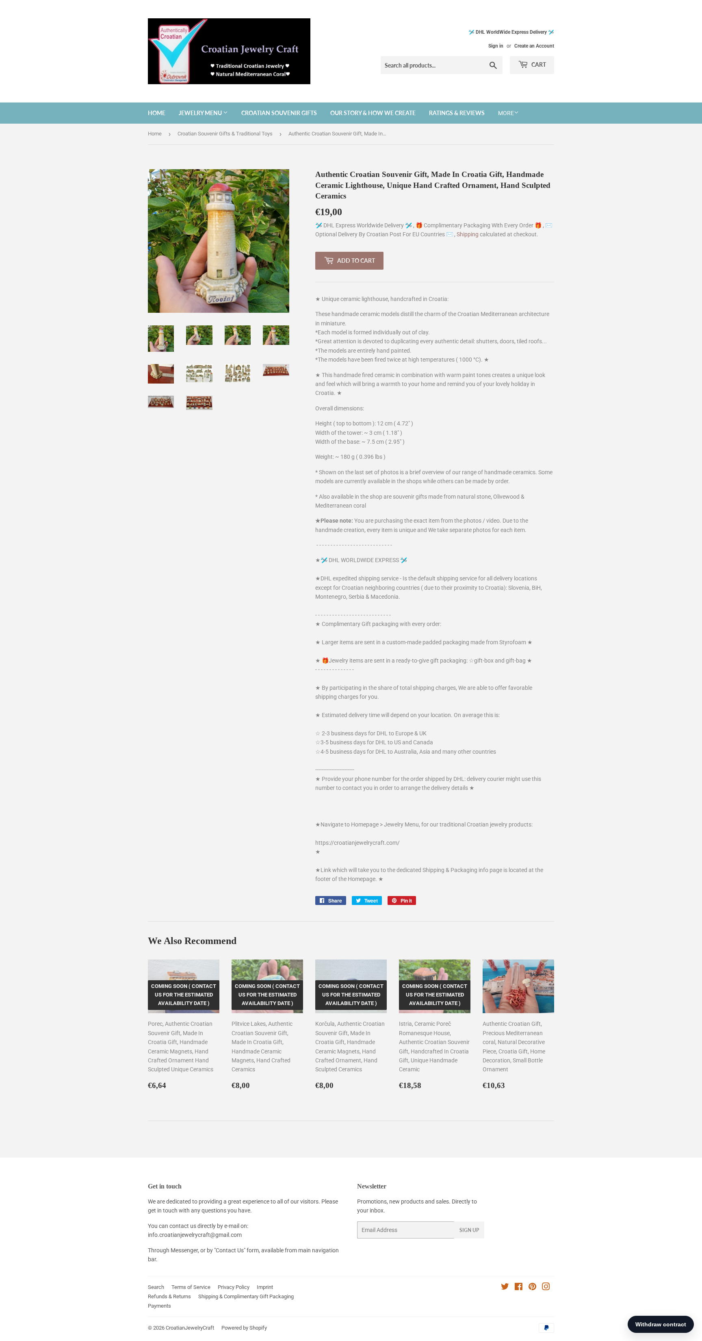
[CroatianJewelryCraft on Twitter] (505, 1287)
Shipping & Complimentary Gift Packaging (246, 1296)
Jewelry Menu (201, 112)
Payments (159, 1306)
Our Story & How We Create (373, 112)
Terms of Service (190, 1287)
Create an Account (534, 46)
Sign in (495, 46)
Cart (538, 64)
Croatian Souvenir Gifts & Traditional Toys (225, 134)
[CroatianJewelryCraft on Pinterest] (532, 1287)
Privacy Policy (233, 1287)
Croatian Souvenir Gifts (279, 112)
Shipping (468, 234)
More (506, 113)
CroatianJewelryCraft (190, 1328)
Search (156, 1287)
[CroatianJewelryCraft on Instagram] (546, 1287)
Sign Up (469, 1230)
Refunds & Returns (169, 1296)
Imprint (265, 1287)
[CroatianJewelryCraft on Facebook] (518, 1287)
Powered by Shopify (244, 1328)
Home (156, 112)
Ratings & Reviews (457, 112)
